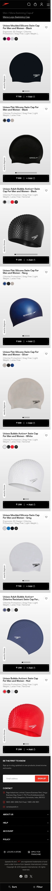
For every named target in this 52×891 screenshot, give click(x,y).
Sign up (40, 778)
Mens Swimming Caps (21, 13)
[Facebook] (20, 876)
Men (5, 13)
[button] (45, 28)
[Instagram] (25, 876)
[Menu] (46, 4)
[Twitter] (30, 876)
